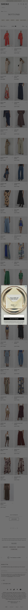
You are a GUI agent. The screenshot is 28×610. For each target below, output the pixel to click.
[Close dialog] (25, 286)
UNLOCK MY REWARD (14, 318)
